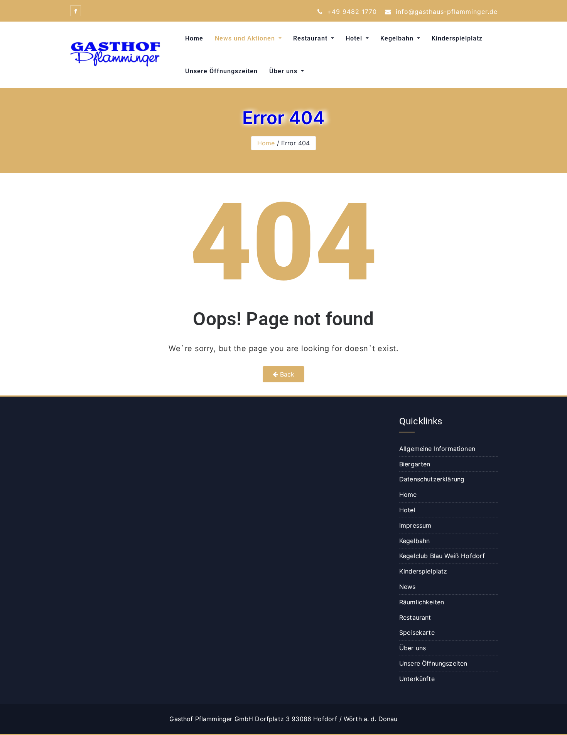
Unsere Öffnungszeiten (221, 71)
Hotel (355, 38)
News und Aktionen (246, 38)
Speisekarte (417, 632)
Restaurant (311, 38)
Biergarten (414, 464)
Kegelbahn (397, 38)
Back (286, 374)
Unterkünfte (417, 679)
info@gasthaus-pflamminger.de (445, 11)
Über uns (284, 71)
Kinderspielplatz (457, 38)
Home (194, 38)
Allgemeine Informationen (437, 448)
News (407, 586)
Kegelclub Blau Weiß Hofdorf (442, 556)
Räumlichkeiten (421, 602)
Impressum (415, 525)
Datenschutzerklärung (431, 479)
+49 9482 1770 (351, 11)
